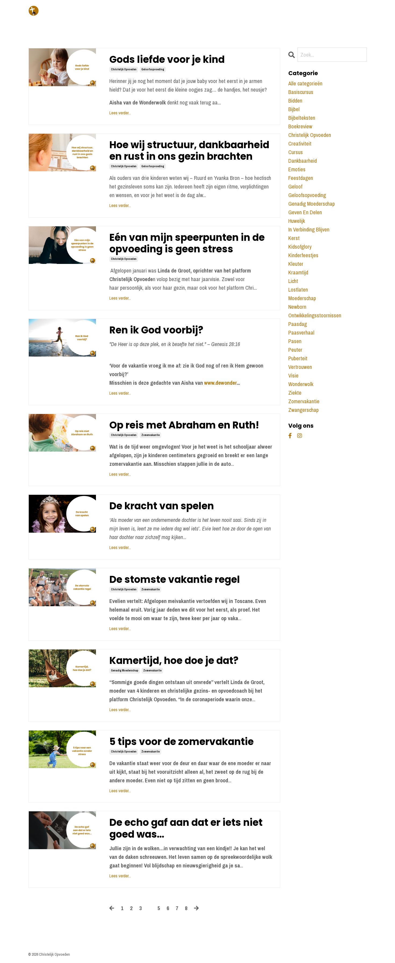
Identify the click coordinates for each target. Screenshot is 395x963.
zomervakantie (150, 435)
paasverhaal (301, 332)
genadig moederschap (124, 670)
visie (293, 375)
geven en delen (305, 212)
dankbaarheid (302, 160)
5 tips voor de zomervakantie (181, 741)
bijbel (294, 109)
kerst (294, 238)
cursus (295, 152)
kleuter (295, 263)
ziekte (294, 392)
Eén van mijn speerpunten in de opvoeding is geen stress (187, 243)
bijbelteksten (301, 117)
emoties (297, 169)
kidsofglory (299, 246)
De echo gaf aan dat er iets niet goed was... (186, 828)
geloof (295, 186)
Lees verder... (120, 113)
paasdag (297, 324)
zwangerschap (303, 409)
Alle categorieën (305, 83)
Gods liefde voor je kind (167, 59)
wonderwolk (300, 384)
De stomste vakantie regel (174, 579)
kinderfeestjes (303, 255)
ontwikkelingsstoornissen (314, 315)
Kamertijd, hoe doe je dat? (174, 660)
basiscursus (300, 92)
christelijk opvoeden (124, 69)
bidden (295, 100)
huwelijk (296, 220)
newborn (297, 306)
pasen (294, 341)
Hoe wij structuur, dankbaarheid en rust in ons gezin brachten (189, 150)
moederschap (302, 298)
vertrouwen (300, 366)
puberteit (297, 358)
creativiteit (299, 143)
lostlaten (298, 289)
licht (293, 281)
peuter (295, 349)
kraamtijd (298, 272)
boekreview (300, 126)
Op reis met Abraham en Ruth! (184, 425)
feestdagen (300, 177)
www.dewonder (220, 382)
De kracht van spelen (161, 506)
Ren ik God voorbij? (156, 330)
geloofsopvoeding (152, 69)
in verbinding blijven (308, 229)
